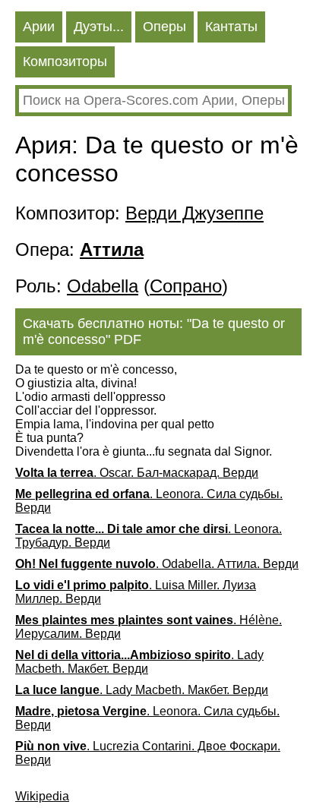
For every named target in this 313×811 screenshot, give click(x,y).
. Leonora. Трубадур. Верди (148, 535)
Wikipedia (42, 796)
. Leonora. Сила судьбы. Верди (149, 501)
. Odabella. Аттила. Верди (157, 563)
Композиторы (65, 61)
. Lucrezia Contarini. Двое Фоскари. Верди (147, 753)
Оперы (164, 26)
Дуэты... (99, 26)
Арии (39, 26)
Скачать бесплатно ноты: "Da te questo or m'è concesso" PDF (154, 331)
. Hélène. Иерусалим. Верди (148, 627)
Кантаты (231, 26)
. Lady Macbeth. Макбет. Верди (139, 661)
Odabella (102, 286)
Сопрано (186, 286)
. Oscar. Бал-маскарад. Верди (136, 472)
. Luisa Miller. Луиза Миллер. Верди (135, 592)
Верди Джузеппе (194, 213)
